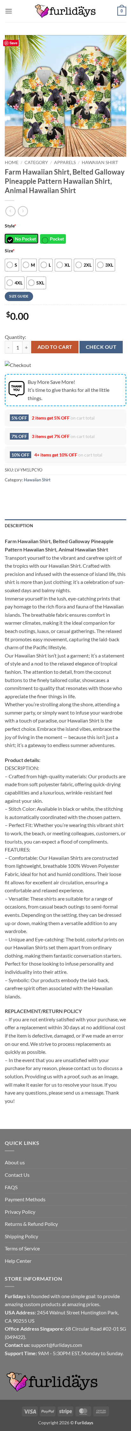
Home (11, 162)
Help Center (18, 1261)
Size (10, 250)
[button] (8, 11)
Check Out (101, 347)
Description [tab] (19, 525)
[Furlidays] (65, 11)
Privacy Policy (20, 1212)
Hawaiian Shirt (100, 162)
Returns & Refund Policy (31, 1224)
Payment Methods (25, 1199)
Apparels (65, 162)
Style (10, 225)
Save (13, 42)
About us (15, 1162)
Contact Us (17, 1175)
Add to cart (55, 347)
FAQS (11, 1187)
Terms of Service (22, 1248)
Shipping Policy (21, 1236)
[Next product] (10, 211)
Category (36, 162)
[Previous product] (23, 211)
